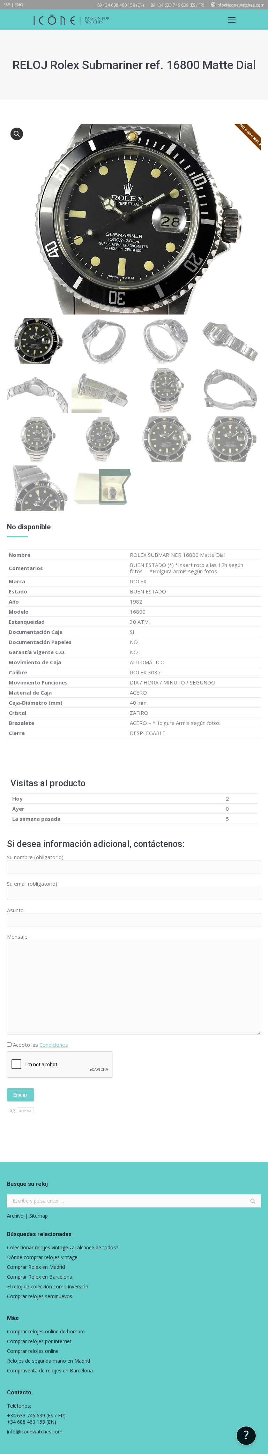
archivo (25, 1111)
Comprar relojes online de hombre (46, 1331)
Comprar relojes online (33, 1351)
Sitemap (38, 1215)
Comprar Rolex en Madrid (36, 1267)
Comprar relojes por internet (39, 1341)
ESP (6, 5)
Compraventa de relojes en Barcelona (50, 1371)
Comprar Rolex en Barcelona (39, 1277)
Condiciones (53, 1044)
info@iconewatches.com (240, 5)
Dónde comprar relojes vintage (42, 1257)
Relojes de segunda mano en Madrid (48, 1361)
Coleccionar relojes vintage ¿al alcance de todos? (62, 1247)
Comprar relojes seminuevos (39, 1296)
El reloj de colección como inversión (47, 1286)
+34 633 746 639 (172, 5)
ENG (19, 5)
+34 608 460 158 (119, 5)
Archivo (15, 1215)
